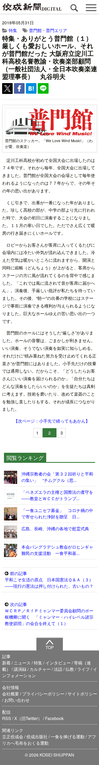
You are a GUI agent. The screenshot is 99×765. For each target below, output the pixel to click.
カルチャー (40, 669)
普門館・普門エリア (48, 30)
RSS (6, 718)
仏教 (69, 669)
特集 (13, 30)
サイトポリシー (82, 694)
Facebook (54, 718)
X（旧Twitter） (28, 718)
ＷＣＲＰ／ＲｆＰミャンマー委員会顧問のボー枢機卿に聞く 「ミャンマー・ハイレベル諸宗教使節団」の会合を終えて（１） (49, 613)
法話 (58, 669)
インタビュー (58, 663)
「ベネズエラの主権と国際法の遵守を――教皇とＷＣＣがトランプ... (57, 495)
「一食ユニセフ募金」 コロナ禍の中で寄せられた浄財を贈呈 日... (57, 513)
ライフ (83, 669)
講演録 (20, 669)
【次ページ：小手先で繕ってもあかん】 (52, 421)
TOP (49, 647)
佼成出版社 (37, 737)
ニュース (22, 663)
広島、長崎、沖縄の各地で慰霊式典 (55, 529)
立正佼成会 (12, 737)
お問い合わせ (17, 700)
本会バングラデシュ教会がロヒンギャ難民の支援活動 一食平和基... (57, 550)
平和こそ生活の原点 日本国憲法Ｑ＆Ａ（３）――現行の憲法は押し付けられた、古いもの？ (49, 579)
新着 (6, 663)
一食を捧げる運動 (67, 737)
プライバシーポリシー (43, 694)
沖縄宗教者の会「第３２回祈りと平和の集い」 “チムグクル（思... (57, 477)
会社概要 (10, 694)
